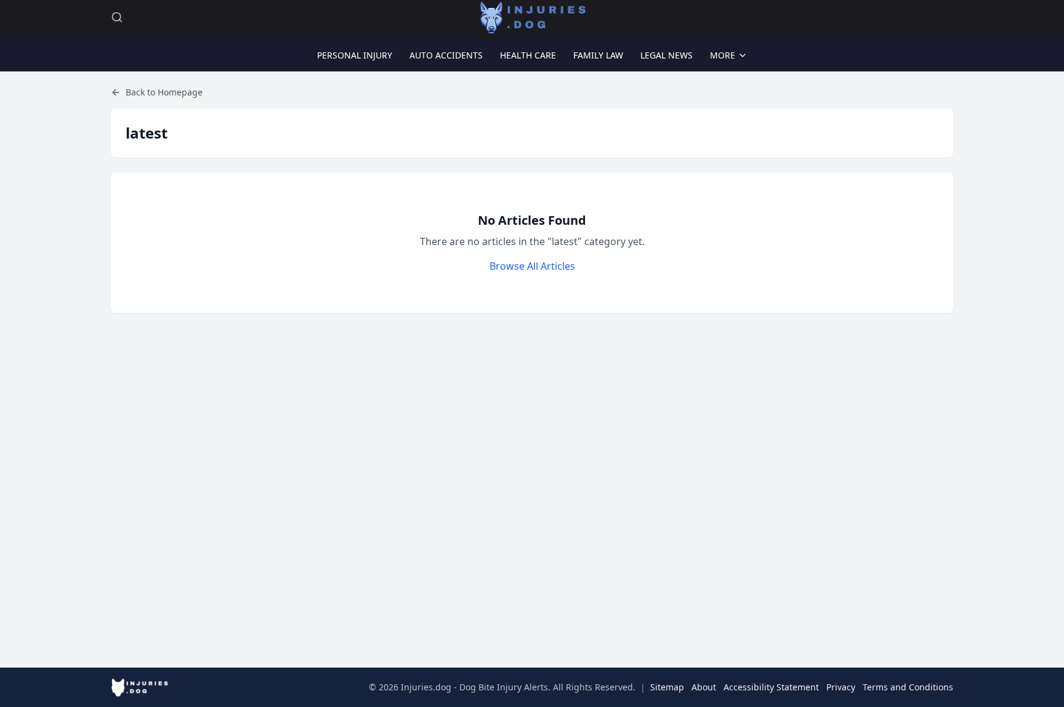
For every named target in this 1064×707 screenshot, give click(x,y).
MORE (722, 55)
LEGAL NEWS (666, 55)
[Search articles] (117, 17)
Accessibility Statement (771, 687)
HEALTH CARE (528, 55)
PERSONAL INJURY (354, 55)
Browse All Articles (532, 266)
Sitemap (667, 687)
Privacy (840, 687)
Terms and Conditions (908, 687)
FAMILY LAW (598, 55)
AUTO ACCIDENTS (446, 55)
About (703, 687)
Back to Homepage (164, 92)
